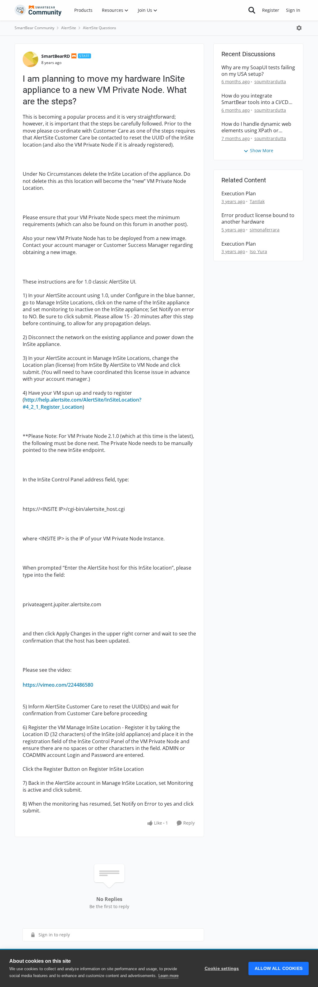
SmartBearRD (55, 56)
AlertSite (68, 27)
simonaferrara (264, 230)
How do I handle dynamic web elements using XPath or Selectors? (256, 127)
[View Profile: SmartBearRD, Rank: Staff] (30, 59)
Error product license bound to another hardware (257, 218)
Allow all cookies (278, 968)
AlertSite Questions (99, 27)
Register (270, 10)
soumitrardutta (270, 81)
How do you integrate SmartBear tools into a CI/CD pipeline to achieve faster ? (254, 99)
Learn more (168, 975)
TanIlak (257, 201)
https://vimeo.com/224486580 (58, 684)
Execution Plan (238, 193)
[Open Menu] (299, 28)
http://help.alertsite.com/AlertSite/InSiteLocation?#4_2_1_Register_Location (82, 403)
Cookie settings (222, 968)
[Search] (252, 10)
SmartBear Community (34, 27)
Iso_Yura (258, 251)
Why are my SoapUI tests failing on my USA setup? (258, 70)
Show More (261, 150)
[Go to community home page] (38, 10)
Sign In (293, 10)
